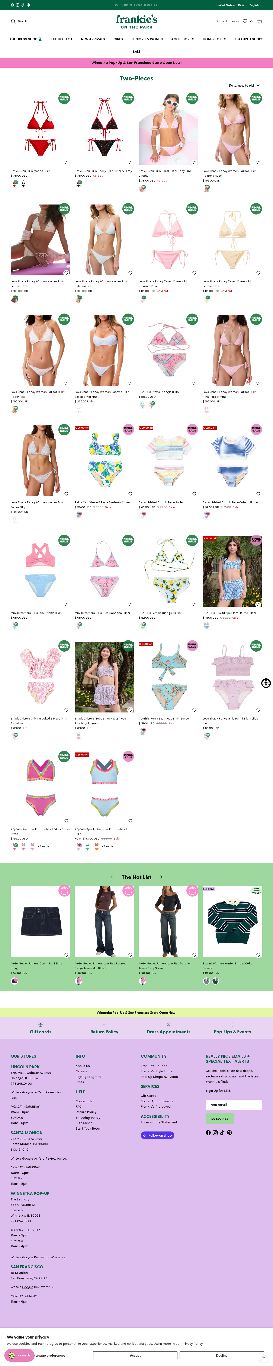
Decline (222, 1355)
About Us (83, 1066)
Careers (81, 1071)
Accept (135, 1355)
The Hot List (136, 877)
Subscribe (219, 1118)
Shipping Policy (88, 1118)
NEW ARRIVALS (93, 39)
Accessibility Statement (159, 1122)
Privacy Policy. (192, 1344)
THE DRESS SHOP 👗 (26, 39)
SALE (136, 51)
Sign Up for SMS (218, 1091)
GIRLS (118, 39)
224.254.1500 (21, 1221)
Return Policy (86, 1112)
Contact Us (84, 1101)
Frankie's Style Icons (156, 1071)
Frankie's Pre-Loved (156, 1106)
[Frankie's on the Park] (136, 21)
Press (80, 1082)
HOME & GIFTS (214, 39)
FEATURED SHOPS (249, 39)
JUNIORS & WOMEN (147, 39)
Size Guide (84, 1123)
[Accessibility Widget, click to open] (266, 683)
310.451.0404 (20, 1149)
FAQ (78, 1106)
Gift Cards (148, 1096)
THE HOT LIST (62, 39)
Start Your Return (89, 1128)
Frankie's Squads (154, 1066)
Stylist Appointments (157, 1101)
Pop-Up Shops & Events (159, 1077)
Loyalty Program (88, 1077)
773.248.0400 (21, 1083)
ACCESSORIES (182, 39)
